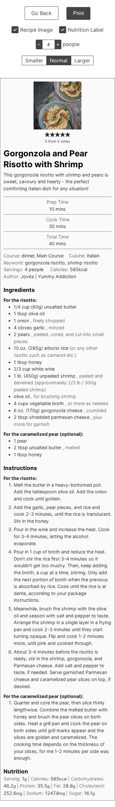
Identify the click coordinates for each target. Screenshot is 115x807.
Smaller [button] (34, 60)
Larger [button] (82, 60)
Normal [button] (58, 60)
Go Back (41, 13)
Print (78, 13)
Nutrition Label (85, 30)
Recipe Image (36, 30)
